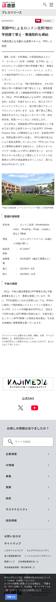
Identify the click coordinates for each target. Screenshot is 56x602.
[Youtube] (34, 407)
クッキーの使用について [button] (30, 590)
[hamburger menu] (51, 4)
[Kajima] (8, 5)
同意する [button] (11, 597)
